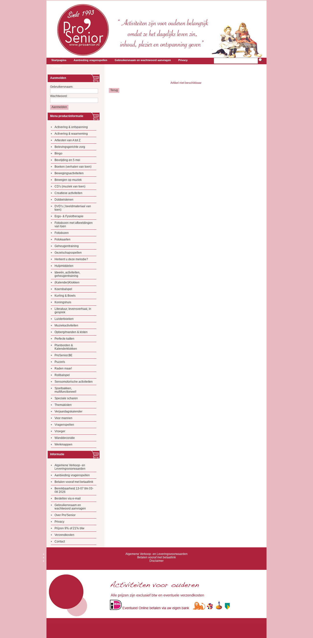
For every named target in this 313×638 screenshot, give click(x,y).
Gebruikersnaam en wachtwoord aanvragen (70, 506)
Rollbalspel (62, 375)
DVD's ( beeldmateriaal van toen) (73, 208)
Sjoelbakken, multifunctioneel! (65, 390)
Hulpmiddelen (64, 266)
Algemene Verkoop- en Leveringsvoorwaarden (70, 467)
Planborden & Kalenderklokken (66, 347)
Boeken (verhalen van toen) (73, 166)
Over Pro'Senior (65, 515)
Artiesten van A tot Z (67, 140)
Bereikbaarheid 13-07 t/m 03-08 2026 (74, 490)
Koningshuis (63, 302)
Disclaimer (156, 560)
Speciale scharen (66, 398)
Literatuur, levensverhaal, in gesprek (73, 310)
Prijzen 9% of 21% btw (69, 528)
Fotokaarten (62, 239)
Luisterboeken (64, 319)
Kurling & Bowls (65, 295)
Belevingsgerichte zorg (70, 147)
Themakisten (63, 405)
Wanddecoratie (65, 438)
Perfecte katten (64, 338)
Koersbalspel (63, 289)
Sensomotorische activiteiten (74, 381)
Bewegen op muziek (68, 180)
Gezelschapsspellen (68, 252)
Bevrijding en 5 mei (67, 160)
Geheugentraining (67, 246)
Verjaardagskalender (68, 411)
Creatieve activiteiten (68, 193)
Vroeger (60, 431)
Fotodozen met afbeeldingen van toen (74, 224)
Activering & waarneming (71, 133)
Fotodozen (62, 233)
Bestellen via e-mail (68, 498)
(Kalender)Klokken (67, 282)
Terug (114, 90)
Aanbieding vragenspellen (72, 475)
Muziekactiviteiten (66, 325)
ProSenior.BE (63, 355)
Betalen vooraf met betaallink (74, 482)
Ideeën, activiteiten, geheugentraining (67, 274)
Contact (60, 541)
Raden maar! (63, 368)
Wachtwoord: (58, 96)
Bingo (58, 153)
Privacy (59, 521)
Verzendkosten (64, 535)
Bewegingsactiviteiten (69, 173)
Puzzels (60, 362)
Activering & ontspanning (71, 127)
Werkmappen (63, 444)
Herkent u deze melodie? (71, 259)
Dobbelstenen (64, 199)
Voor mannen (63, 418)
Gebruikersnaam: (61, 86)
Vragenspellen (64, 424)
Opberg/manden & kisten (71, 332)
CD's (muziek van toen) (70, 186)
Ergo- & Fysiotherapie (69, 216)
